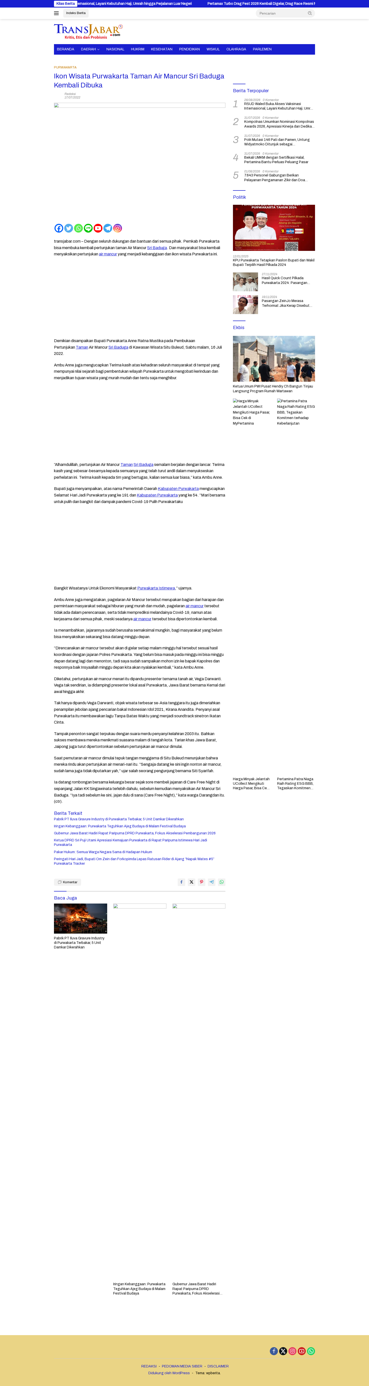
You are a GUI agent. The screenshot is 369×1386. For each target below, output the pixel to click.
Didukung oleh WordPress (169, 1373)
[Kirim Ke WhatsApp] (221, 882)
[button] (310, 13)
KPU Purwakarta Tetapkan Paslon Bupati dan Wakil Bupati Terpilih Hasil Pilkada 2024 (274, 262)
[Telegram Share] (211, 882)
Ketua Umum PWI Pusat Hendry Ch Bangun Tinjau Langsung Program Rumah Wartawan (273, 388)
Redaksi (70, 94)
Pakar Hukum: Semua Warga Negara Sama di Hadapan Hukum (103, 852)
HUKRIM (137, 49)
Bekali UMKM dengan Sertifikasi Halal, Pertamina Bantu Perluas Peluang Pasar (276, 160)
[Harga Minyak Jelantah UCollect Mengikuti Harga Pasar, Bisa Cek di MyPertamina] (252, 586)
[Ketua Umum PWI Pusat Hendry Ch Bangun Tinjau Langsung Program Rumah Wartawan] (274, 359)
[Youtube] (98, 228)
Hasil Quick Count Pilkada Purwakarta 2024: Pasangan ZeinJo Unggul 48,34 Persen (285, 280)
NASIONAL (115, 49)
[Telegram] (107, 228)
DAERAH (88, 49)
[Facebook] (58, 228)
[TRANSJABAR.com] (88, 31)
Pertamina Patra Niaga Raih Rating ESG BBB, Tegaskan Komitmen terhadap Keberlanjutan (296, 784)
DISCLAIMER (218, 1366)
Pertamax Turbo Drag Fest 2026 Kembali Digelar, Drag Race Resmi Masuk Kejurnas (239, 4)
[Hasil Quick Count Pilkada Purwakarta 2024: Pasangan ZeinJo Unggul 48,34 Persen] (245, 281)
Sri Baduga (157, 248)
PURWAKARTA (65, 67)
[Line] (88, 228)
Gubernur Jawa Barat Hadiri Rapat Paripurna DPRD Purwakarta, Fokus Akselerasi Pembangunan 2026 (135, 833)
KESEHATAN (161, 49)
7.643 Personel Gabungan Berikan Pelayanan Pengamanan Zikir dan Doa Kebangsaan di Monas (274, 177)
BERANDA (65, 49)
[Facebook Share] (181, 882)
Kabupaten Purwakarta (178, 488)
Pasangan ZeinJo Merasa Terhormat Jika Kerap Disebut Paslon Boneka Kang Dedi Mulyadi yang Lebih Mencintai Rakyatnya (286, 303)
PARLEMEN (262, 49)
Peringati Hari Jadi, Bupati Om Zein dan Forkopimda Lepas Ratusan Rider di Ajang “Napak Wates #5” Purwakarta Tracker (134, 861)
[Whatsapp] (78, 228)
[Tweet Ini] (191, 882)
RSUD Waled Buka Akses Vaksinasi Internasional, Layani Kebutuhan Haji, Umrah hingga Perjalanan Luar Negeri (279, 106)
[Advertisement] (139, 297)
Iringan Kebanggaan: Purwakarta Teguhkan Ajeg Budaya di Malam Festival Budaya (120, 826)
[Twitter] (68, 228)
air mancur (108, 254)
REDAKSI (149, 1366)
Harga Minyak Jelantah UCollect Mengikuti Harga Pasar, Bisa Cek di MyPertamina (251, 784)
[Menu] (57, 13)
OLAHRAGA (236, 49)
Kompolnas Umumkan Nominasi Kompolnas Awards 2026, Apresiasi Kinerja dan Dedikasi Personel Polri (279, 124)
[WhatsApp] (311, 1351)
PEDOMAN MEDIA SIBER (182, 1366)
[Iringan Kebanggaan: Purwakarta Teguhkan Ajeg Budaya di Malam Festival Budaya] (139, 1091)
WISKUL (213, 49)
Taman (82, 347)
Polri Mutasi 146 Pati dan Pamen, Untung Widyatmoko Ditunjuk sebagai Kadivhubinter (277, 142)
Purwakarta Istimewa (156, 588)
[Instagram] (117, 228)
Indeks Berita (76, 13)
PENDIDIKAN (189, 49)
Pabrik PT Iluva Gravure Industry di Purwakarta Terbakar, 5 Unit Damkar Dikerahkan (119, 819)
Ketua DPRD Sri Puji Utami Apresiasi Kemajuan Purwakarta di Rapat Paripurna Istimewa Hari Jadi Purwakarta (130, 842)
